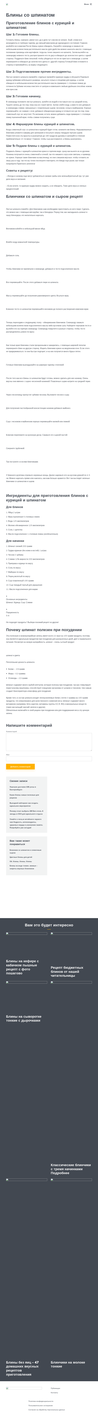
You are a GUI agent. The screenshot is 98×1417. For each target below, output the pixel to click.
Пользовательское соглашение (40, 1405)
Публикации (55, 1388)
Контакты (54, 1393)
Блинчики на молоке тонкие (68, 1364)
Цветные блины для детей (21, 857)
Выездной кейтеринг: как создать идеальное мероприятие (24, 804)
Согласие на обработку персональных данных (46, 1410)
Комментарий (11, 732)
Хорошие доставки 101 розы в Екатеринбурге (23, 788)
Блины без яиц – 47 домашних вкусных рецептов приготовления (22, 1368)
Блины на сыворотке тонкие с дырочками (23, 1018)
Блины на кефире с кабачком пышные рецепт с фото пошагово (22, 967)
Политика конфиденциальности (40, 1401)
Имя (7, 755)
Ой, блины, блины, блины (21, 861)
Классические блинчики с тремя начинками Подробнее (71, 1169)
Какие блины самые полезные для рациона (24, 796)
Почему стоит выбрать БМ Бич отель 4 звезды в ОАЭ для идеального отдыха (26, 812)
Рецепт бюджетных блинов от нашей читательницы (67, 971)
